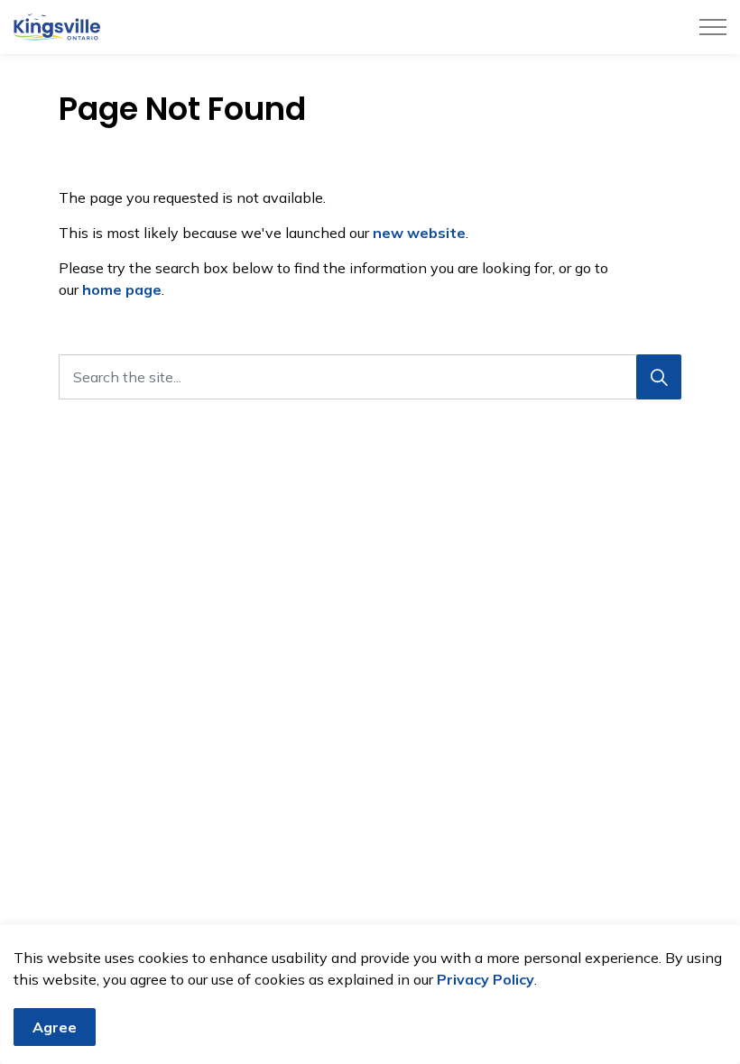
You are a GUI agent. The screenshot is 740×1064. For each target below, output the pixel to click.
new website (419, 233)
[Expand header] (713, 27)
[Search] (658, 376)
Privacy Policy (485, 979)
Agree (54, 1027)
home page (122, 289)
